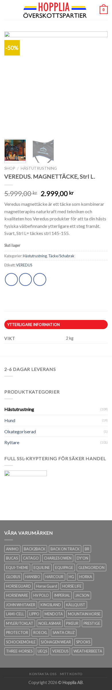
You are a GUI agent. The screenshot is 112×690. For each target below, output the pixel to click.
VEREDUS (24, 265)
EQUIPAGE (64, 567)
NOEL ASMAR (49, 623)
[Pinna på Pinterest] (39, 279)
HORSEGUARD (18, 586)
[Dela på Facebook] (25, 279)
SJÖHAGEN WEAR (56, 642)
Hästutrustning (39, 168)
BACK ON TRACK (65, 549)
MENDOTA (54, 614)
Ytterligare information (33, 324)
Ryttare (11, 442)
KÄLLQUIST (75, 604)
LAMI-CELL (15, 614)
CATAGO (31, 558)
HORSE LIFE (72, 586)
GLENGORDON (91, 567)
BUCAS (12, 558)
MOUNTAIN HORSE (84, 614)
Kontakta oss (42, 674)
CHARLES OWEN (58, 558)
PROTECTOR (17, 632)
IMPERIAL (62, 595)
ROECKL (40, 632)
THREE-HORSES (19, 651)
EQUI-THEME (17, 567)
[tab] (56, 324)
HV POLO (41, 595)
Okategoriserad (20, 431)
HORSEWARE (17, 595)
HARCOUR (54, 576)
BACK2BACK (34, 549)
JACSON (82, 595)
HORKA (85, 576)
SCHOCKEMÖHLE (21, 642)
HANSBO (32, 576)
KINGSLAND (50, 604)
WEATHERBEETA (88, 651)
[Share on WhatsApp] (11, 279)
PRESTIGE (92, 623)
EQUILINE (42, 567)
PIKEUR (72, 623)
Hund (9, 420)
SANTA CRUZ (64, 632)
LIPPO (34, 614)
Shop (9, 168)
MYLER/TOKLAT (19, 623)
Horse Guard (46, 586)
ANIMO (12, 549)
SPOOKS (83, 642)
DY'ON (82, 558)
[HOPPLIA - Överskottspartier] (55, 10)
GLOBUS (13, 576)
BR (87, 549)
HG (71, 576)
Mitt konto (71, 674)
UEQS (42, 651)
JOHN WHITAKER (20, 604)
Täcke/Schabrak (61, 256)
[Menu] (7, 10)
